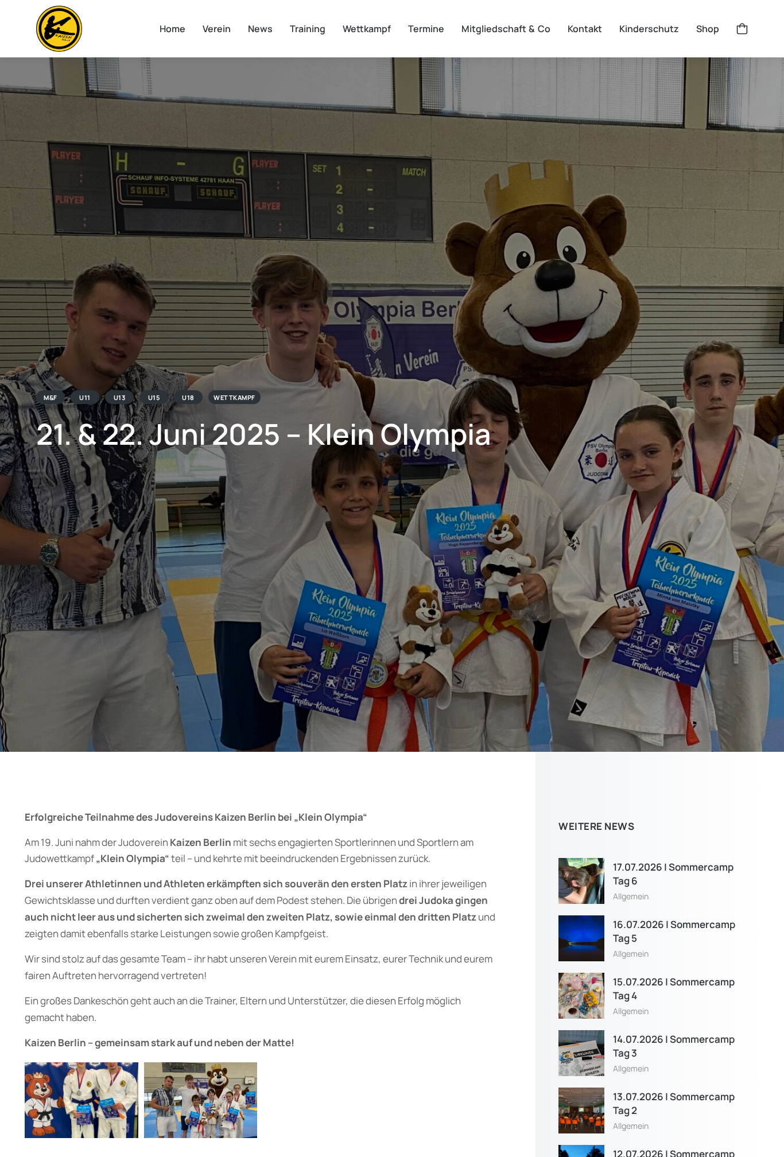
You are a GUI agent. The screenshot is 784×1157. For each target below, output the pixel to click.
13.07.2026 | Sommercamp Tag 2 (674, 1103)
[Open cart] (742, 28)
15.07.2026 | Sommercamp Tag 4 (674, 988)
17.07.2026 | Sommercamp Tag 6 (673, 873)
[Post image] (581, 881)
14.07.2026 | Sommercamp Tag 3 (674, 1045)
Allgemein (631, 896)
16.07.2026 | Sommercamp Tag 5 (674, 931)
